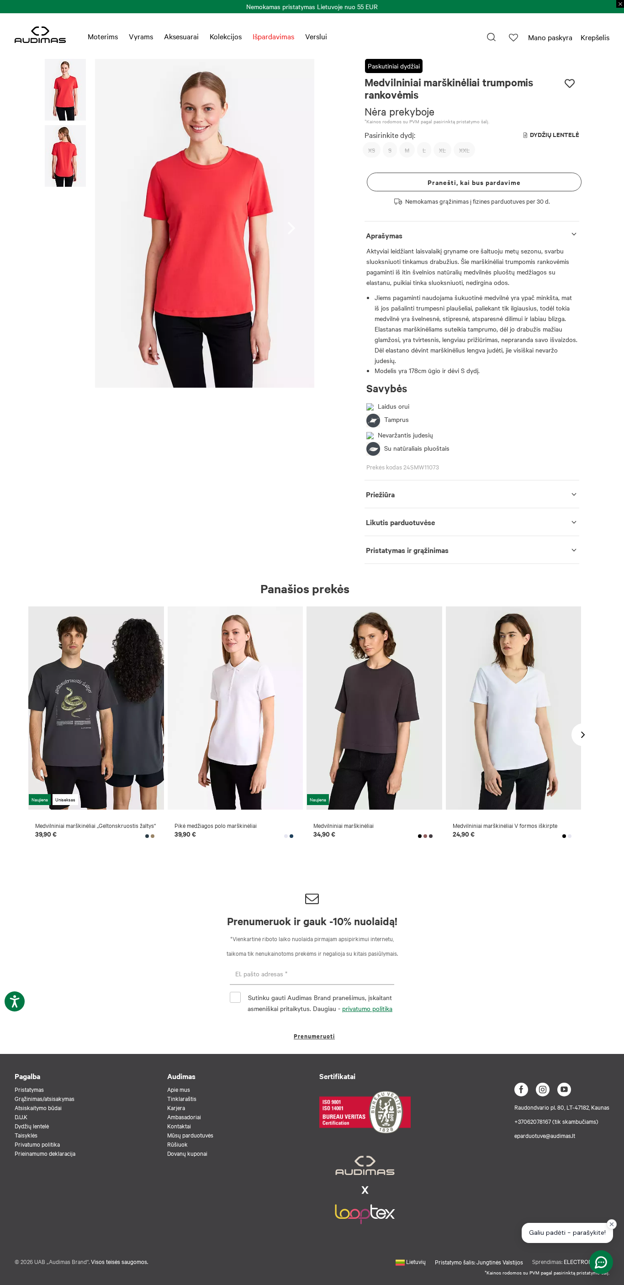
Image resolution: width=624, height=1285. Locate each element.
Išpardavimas (273, 36)
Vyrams (141, 36)
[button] (65, 91)
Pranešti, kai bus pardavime (474, 182)
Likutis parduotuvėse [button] (400, 522)
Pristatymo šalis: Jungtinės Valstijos (479, 1262)
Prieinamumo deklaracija (45, 1153)
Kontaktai (179, 1126)
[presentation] (294, 223)
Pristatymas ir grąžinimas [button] (407, 550)
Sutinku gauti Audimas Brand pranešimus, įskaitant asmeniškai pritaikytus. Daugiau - (320, 1003)
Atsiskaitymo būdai (38, 1107)
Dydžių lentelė (32, 1126)
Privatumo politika (37, 1144)
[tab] (472, 233)
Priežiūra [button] (380, 494)
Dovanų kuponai (187, 1153)
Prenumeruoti (314, 1036)
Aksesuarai (181, 36)
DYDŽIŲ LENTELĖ (554, 134)
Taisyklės (26, 1135)
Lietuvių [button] (415, 1261)
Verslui (316, 36)
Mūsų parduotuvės (190, 1135)
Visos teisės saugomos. (119, 1261)
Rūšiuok (177, 1144)
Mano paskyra (550, 37)
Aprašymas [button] (384, 235)
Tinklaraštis (181, 1098)
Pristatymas (29, 1089)
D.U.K (21, 1116)
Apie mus (178, 1089)
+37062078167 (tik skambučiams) (556, 1121)
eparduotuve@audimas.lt (544, 1135)
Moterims (103, 36)
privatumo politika (367, 1008)
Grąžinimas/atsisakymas (44, 1098)
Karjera (176, 1107)
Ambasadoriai (184, 1116)
